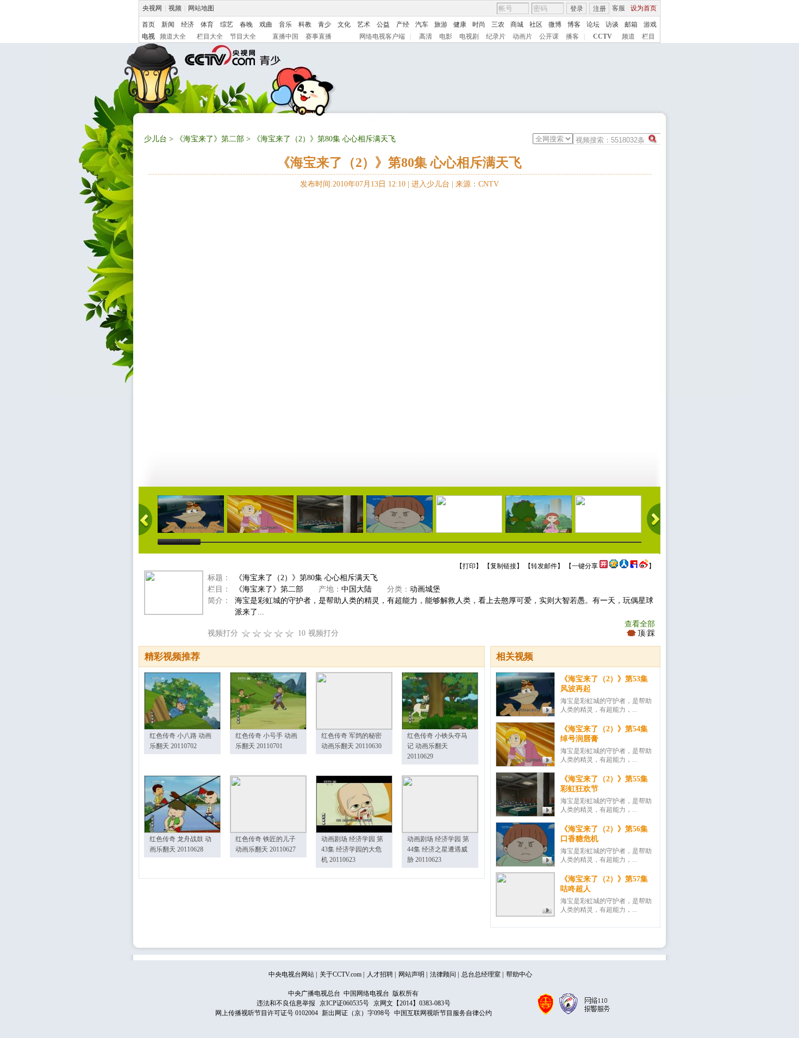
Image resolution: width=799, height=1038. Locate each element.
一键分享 (585, 566)
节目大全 (243, 36)
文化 (344, 24)
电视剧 (469, 36)
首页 (148, 24)
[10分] (289, 633)
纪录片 (495, 36)
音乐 (285, 24)
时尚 (478, 24)
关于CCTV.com (340, 974)
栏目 (648, 36)
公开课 (549, 36)
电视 (148, 36)
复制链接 (503, 566)
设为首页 (644, 8)
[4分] (257, 633)
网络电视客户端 (382, 36)
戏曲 (265, 24)
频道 (628, 36)
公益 (383, 24)
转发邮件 (544, 566)
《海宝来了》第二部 (210, 139)
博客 (573, 24)
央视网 (152, 8)
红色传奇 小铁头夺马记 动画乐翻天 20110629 (437, 746)
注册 (599, 9)
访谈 (612, 24)
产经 (402, 24)
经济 (187, 24)
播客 (572, 36)
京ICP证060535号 (344, 1003)
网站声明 (411, 974)
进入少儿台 (430, 184)
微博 (554, 24)
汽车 (421, 24)
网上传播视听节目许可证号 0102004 (266, 1013)
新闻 (167, 24)
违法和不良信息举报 (286, 1003)
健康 (459, 24)
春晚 (246, 24)
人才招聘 (380, 974)
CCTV (602, 36)
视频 (175, 8)
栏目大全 (210, 36)
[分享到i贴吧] (634, 566)
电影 (445, 36)
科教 (304, 24)
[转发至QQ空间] (613, 566)
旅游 (440, 24)
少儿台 (155, 139)
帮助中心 (519, 974)
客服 (618, 8)
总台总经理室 (481, 974)
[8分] (278, 633)
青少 (324, 24)
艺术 (363, 24)
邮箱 (631, 24)
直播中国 (285, 36)
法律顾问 (443, 974)
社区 (535, 24)
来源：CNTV (477, 184)
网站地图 (201, 8)
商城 (516, 24)
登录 (576, 9)
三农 (497, 24)
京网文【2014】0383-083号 (412, 1003)
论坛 (593, 24)
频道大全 (173, 36)
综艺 (226, 24)
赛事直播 (318, 36)
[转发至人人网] (624, 566)
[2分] (246, 633)
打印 (469, 566)
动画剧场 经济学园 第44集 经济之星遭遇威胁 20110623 (438, 849)
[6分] (268, 633)
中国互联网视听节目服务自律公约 (443, 1013)
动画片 (522, 36)
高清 (425, 36)
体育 (207, 24)
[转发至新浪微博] (643, 566)
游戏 (650, 24)
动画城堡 (425, 589)
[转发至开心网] (604, 566)
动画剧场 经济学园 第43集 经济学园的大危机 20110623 (352, 849)
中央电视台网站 (291, 974)
